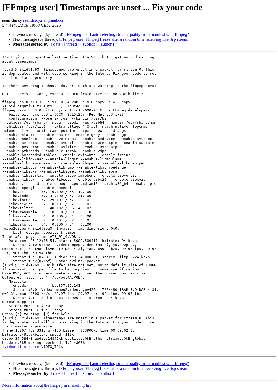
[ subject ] (88, 44)
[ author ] (106, 44)
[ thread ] (71, 44)
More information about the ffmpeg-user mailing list (46, 385)
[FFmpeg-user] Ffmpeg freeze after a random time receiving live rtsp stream (123, 39)
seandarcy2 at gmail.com (44, 20)
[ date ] (57, 44)
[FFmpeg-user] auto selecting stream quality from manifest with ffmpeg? (127, 34)
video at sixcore (21, 347)
